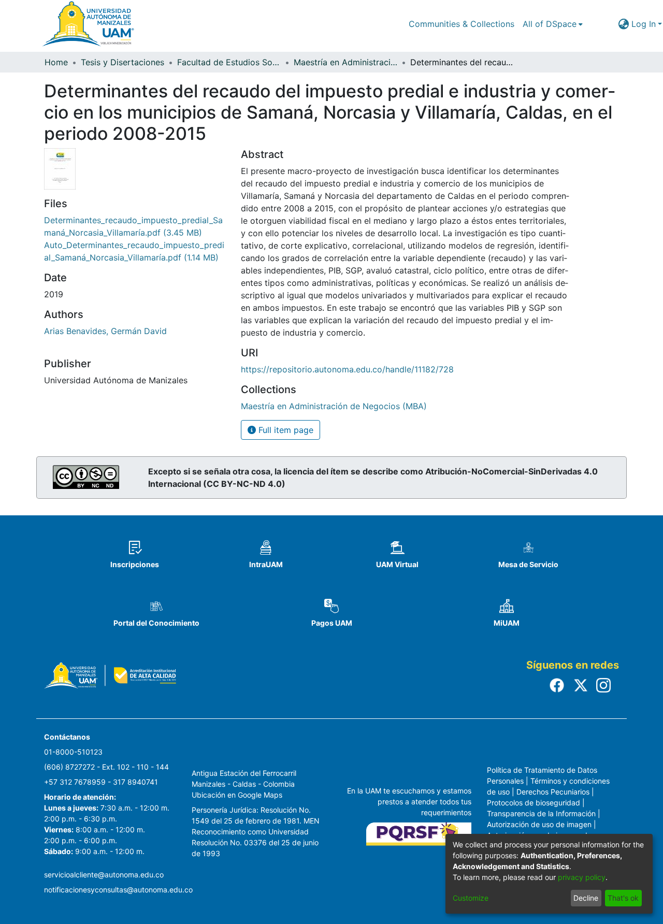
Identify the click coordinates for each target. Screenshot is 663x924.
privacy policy (582, 877)
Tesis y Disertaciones (122, 62)
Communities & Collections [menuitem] (461, 24)
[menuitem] (553, 24)
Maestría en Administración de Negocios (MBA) (345, 62)
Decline (585, 897)
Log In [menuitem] (643, 24)
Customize (470, 897)
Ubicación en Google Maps (237, 794)
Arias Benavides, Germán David (105, 331)
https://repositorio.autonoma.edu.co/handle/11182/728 (347, 369)
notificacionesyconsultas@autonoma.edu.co (118, 889)
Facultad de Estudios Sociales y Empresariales (229, 62)
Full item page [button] (284, 430)
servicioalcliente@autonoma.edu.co (104, 874)
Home (56, 62)
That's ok (623, 897)
